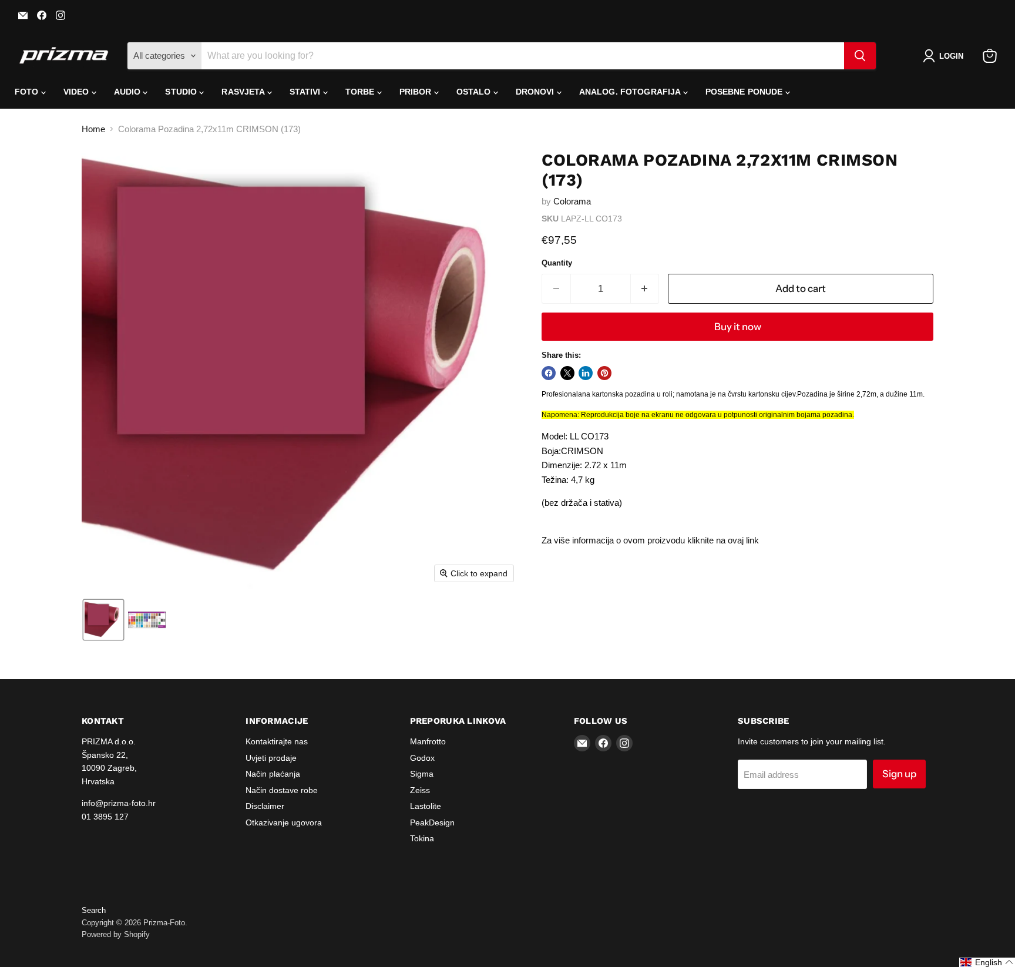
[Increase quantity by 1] (645, 289)
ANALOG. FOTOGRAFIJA (631, 91)
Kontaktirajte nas (277, 741)
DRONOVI (536, 91)
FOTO (28, 91)
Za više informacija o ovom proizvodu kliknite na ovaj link (650, 540)
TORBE (361, 91)
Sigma (421, 773)
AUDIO (128, 91)
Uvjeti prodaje (271, 758)
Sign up (899, 774)
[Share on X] (567, 373)
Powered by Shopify (116, 934)
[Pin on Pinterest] (604, 373)
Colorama (572, 201)
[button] (945, 56)
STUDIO (182, 91)
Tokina (422, 838)
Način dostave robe (282, 790)
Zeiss (420, 790)
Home (93, 129)
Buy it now (737, 327)
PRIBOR (416, 91)
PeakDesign (432, 822)
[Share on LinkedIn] (586, 373)
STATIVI (306, 91)
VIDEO (77, 91)
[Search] (860, 55)
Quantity (557, 262)
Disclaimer (265, 806)
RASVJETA (244, 91)
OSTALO (474, 91)
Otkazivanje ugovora (284, 822)
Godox (422, 758)
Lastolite (425, 806)
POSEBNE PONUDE (745, 91)
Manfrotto (428, 741)
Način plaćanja (273, 773)
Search (94, 910)
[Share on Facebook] (549, 373)
